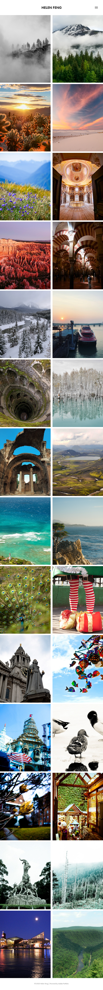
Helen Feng (51, 7)
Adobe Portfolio (63, 984)
